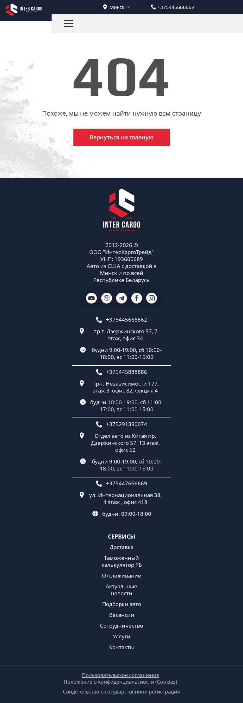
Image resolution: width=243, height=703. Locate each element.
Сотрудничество (121, 625)
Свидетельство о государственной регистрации (121, 691)
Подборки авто (121, 604)
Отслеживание (121, 575)
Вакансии (121, 614)
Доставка (122, 547)
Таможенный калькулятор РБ (122, 561)
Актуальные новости (121, 590)
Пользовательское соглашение (120, 675)
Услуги (121, 636)
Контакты (121, 647)
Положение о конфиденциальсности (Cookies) (120, 682)
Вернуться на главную (121, 137)
